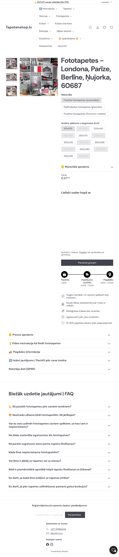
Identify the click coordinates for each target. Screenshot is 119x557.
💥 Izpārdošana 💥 (68, 38)
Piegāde (83, 252)
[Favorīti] (104, 27)
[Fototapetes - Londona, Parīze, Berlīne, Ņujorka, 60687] (87, 208)
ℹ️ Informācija (47, 8)
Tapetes (67, 8)
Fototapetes (63, 16)
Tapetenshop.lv (19, 27)
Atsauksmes (45, 45)
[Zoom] (39, 77)
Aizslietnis (44, 38)
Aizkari (43, 23)
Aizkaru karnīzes (63, 23)
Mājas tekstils (64, 31)
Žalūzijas (44, 31)
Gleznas (43, 16)
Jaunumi (62, 45)
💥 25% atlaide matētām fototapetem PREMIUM (51, 2)
